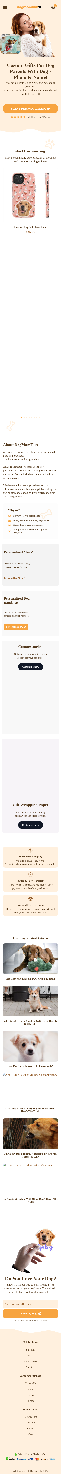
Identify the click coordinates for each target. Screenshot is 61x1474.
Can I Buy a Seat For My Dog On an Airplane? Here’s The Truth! (30, 1110)
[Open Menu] (5, 7)
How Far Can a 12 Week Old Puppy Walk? (30, 1066)
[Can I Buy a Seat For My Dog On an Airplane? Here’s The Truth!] (30, 1088)
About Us (30, 1367)
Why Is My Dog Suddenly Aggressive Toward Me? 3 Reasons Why (30, 1155)
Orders (30, 1428)
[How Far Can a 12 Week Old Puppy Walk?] (30, 1046)
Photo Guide (30, 1361)
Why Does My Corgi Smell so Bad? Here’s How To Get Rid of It (30, 1022)
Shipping (30, 1349)
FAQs (30, 1355)
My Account (30, 1417)
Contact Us (30, 1383)
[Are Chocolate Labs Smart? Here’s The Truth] (30, 958)
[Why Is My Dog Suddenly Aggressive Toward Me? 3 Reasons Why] (30, 1133)
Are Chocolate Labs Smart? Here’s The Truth (30, 978)
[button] (21, 417)
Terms (31, 1395)
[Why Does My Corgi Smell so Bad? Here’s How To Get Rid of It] (30, 1001)
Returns (30, 1389)
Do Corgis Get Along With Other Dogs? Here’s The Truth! (30, 1200)
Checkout (30, 1422)
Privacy (30, 1400)
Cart (30, 1434)
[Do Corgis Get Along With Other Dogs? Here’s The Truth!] (30, 1179)
